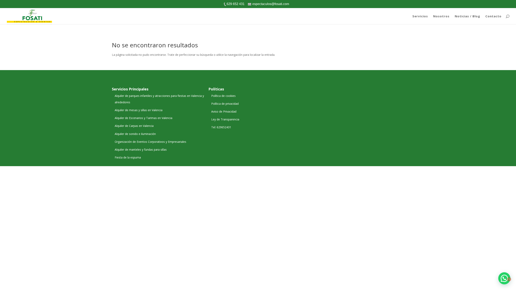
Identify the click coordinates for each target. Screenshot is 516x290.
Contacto (493, 16)
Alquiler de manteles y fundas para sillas (141, 149)
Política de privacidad (225, 104)
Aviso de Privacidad (223, 111)
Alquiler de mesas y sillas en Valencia (138, 110)
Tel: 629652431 (221, 127)
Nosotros (441, 16)
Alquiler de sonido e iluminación (135, 134)
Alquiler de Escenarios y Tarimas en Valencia (143, 118)
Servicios (420, 16)
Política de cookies (223, 96)
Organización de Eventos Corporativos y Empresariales (150, 142)
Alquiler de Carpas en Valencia (134, 126)
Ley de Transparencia (225, 119)
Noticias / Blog (467, 16)
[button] (504, 278)
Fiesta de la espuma (128, 157)
